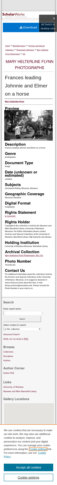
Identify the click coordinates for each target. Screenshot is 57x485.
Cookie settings (38, 449)
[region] (28, 454)
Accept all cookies (28, 467)
